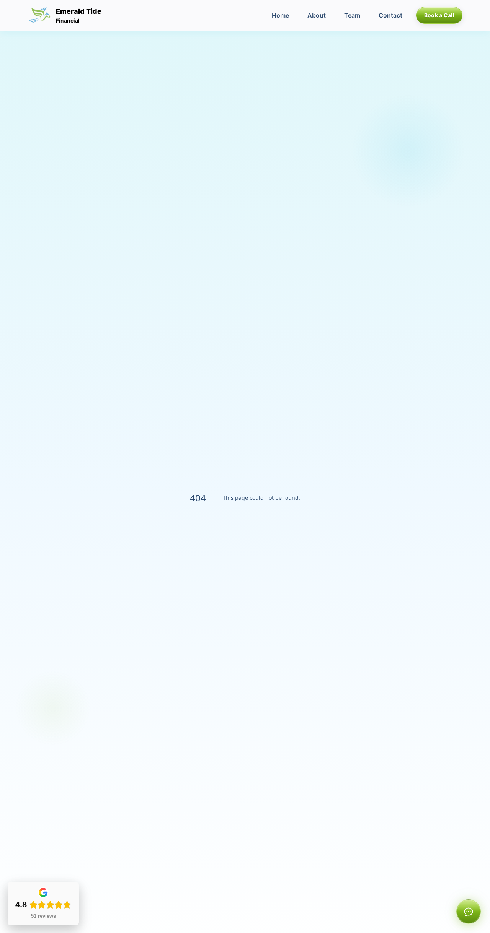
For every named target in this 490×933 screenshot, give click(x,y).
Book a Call (439, 15)
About (316, 15)
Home (280, 15)
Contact (390, 15)
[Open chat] (468, 911)
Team (352, 15)
